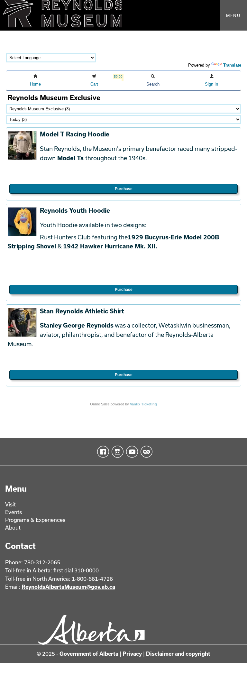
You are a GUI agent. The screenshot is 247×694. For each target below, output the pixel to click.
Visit (10, 504)
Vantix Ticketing (143, 404)
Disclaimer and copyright (178, 654)
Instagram (116, 451)
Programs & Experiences (35, 520)
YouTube (131, 451)
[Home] (123, 15)
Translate (232, 65)
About (13, 527)
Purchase (124, 189)
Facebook (102, 451)
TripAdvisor (145, 451)
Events (13, 512)
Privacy (132, 654)
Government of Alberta (88, 654)
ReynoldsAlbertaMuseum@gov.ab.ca (68, 587)
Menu (233, 15)
